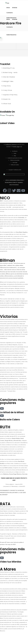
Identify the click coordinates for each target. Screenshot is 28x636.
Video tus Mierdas (10, 561)
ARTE (19, 144)
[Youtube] (23, 190)
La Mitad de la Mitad (12, 412)
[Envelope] (19, 190)
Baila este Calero (10, 419)
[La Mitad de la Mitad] (2, 408)
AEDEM (8, 146)
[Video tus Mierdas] (2, 558)
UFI (23, 144)
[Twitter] (14, 190)
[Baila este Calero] (2, 416)
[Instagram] (9, 190)
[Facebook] (5, 190)
